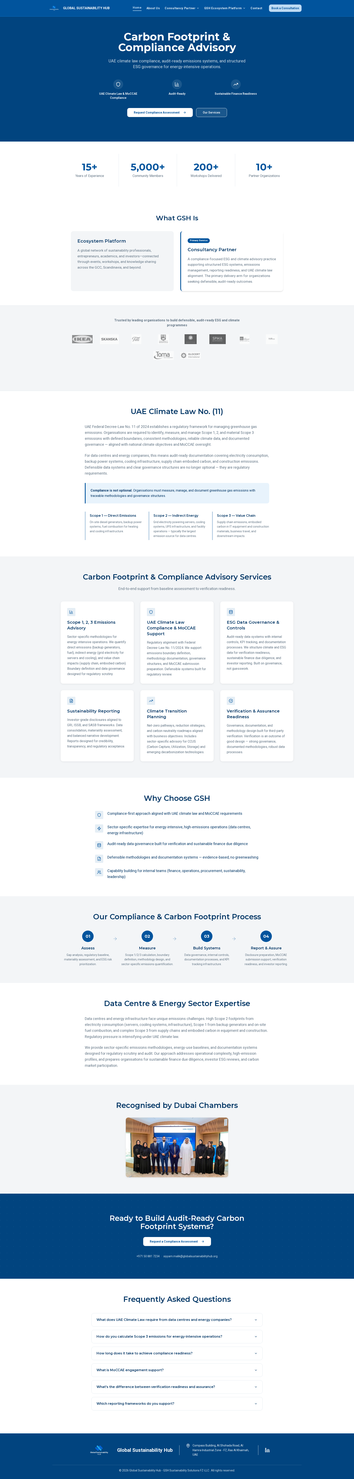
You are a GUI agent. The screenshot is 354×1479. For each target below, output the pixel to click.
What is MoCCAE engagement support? (130, 1370)
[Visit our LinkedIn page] (267, 1450)
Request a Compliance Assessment (174, 1241)
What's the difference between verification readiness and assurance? (155, 1387)
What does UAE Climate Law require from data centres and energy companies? (164, 1320)
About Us (153, 8)
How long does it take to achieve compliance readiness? (144, 1353)
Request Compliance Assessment (157, 112)
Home (137, 7)
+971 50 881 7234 (148, 1256)
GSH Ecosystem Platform (223, 8)
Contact (256, 8)
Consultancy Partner (180, 8)
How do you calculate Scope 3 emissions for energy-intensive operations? (159, 1336)
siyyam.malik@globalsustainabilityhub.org (190, 1256)
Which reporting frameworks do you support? (135, 1404)
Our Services (211, 112)
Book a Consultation (285, 8)
